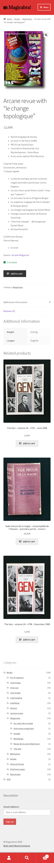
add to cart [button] (29, 443)
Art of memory (17, 677)
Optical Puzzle (17, 764)
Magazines (27, 19)
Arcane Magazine (20, 255)
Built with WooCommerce (16, 845)
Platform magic (17, 769)
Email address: (11, 806)
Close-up (14, 687)
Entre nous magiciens (24, 728)
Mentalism (15, 754)
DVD (9, 779)
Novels (13, 759)
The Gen (17, 748)
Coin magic (15, 692)
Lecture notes (16, 713)
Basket (41, 855)
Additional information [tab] (15, 302)
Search (27, 858)
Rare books (15, 774)
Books (17, 19)
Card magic (15, 682)
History (13, 708)
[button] (46, 35)
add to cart (17, 273)
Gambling (14, 703)
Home (9, 19)
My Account (9, 858)
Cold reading (16, 698)
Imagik (17, 733)
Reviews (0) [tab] (9, 311)
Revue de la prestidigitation (27, 743)
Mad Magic (19, 738)
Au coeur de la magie (23, 723)
